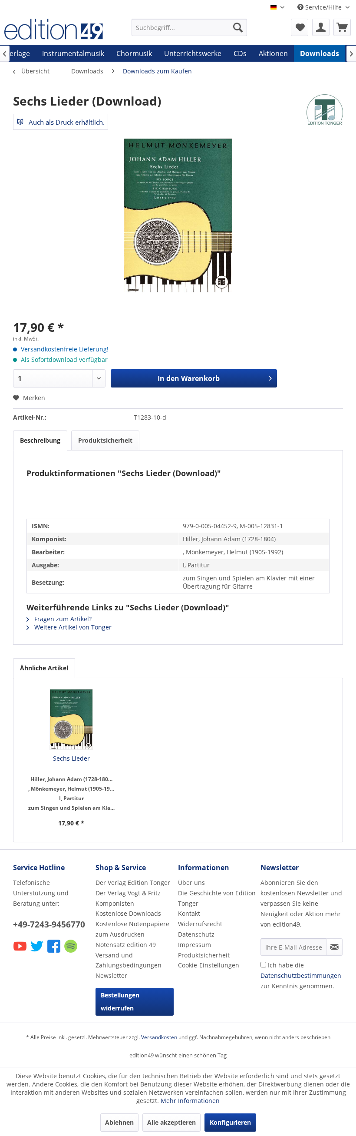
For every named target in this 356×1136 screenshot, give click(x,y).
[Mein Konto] (321, 27)
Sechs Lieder (71, 758)
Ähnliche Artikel (44, 668)
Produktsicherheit (105, 440)
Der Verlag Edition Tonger (133, 882)
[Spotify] (71, 952)
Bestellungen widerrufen (120, 1001)
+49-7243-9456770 (49, 924)
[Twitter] (37, 952)
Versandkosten (159, 1037)
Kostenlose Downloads (128, 913)
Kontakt (189, 913)
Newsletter (111, 975)
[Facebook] (54, 952)
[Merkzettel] (299, 27)
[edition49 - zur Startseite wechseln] (53, 29)
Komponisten (115, 903)
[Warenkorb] (342, 27)
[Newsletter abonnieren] (334, 947)
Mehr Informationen (190, 1100)
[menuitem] (189, 27)
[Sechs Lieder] (71, 719)
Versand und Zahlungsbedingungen (129, 960)
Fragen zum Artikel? (62, 619)
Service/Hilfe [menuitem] (323, 7)
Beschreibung (40, 440)
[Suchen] (238, 27)
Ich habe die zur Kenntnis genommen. (300, 975)
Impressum (194, 945)
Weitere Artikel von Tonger (72, 627)
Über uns (191, 882)
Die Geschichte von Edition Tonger (217, 898)
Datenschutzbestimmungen (300, 975)
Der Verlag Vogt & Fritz (128, 893)
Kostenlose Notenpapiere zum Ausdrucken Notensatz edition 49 (132, 934)
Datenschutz (196, 934)
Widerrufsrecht (200, 924)
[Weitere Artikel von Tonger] (325, 109)
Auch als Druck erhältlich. (66, 122)
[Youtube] (20, 952)
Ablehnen (119, 1122)
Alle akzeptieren (171, 1122)
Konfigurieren (230, 1122)
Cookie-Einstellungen (208, 965)
